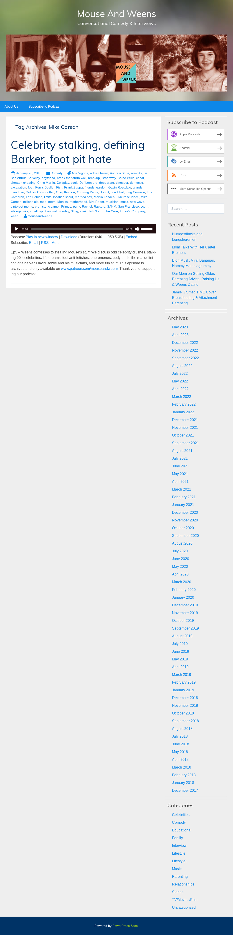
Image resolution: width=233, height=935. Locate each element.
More (55, 243)
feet (30, 187)
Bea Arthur (18, 178)
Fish (59, 187)
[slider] (147, 228)
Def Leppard (88, 182)
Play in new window (42, 237)
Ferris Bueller (44, 187)
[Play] (16, 229)
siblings (16, 211)
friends (89, 187)
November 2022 (185, 350)
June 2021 (180, 466)
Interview (179, 846)
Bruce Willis (126, 178)
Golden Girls (35, 192)
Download (69, 237)
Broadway (109, 178)
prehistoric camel (47, 206)
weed (14, 216)
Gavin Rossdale (119, 187)
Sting (74, 211)
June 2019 (180, 651)
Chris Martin (46, 182)
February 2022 (184, 404)
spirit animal (48, 211)
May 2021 (180, 474)
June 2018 (180, 744)
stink (83, 211)
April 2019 (180, 667)
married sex (83, 197)
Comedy (57, 173)
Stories (177, 892)
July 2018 (180, 736)
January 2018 (183, 783)
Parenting (180, 876)
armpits (136, 173)
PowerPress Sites (125, 926)
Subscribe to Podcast (44, 106)
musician (112, 201)
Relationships (183, 884)
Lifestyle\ (179, 861)
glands (137, 187)
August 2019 (182, 636)
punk (76, 206)
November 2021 (185, 427)
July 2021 (180, 458)
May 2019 (180, 659)
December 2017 (185, 790)
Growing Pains (87, 192)
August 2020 (182, 543)
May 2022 (180, 381)
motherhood (78, 201)
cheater (16, 182)
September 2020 (185, 536)
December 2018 (185, 698)
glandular (17, 192)
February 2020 (184, 590)
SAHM (111, 206)
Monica (62, 201)
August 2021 (182, 451)
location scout (63, 197)
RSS (45, 243)
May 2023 (180, 327)
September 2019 (185, 628)
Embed (131, 237)
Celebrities (181, 815)
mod (43, 201)
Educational (181, 830)
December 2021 (185, 420)
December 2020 (185, 512)
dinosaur (122, 182)
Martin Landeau (105, 197)
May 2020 (180, 566)
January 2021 (183, 505)
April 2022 (180, 389)
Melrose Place (128, 197)
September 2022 (185, 358)
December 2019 (185, 605)
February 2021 (184, 497)
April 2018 (180, 759)
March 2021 (181, 489)
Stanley (63, 211)
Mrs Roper (96, 201)
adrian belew (99, 173)
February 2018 (184, 775)
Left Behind (34, 197)
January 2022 (183, 412)
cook (74, 182)
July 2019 (180, 644)
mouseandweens (40, 216)
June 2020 (180, 559)
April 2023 (180, 335)
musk (124, 201)
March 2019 (181, 675)
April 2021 (180, 482)
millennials (30, 201)
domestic (136, 182)
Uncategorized (184, 907)
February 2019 (184, 682)
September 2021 (185, 443)
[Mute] (137, 229)
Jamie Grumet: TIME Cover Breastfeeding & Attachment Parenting (194, 297)
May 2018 (180, 752)
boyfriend (48, 178)
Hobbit (104, 192)
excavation (18, 187)
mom (52, 201)
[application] (83, 228)
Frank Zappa (73, 187)
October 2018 (183, 713)
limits (47, 197)
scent (144, 206)
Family (177, 838)
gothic (50, 192)
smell (34, 211)
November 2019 (185, 613)
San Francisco (128, 206)
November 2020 (185, 520)
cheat (140, 178)
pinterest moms (22, 206)
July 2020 (180, 551)
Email (33, 243)
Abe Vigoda (80, 173)
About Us (11, 106)
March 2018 (181, 767)
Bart (146, 173)
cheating (29, 182)
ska (25, 211)
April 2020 (180, 574)
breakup (94, 178)
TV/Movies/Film (184, 900)
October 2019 (183, 621)
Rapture (99, 206)
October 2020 (183, 528)
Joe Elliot (117, 192)
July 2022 (180, 373)
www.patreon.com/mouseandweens (90, 268)
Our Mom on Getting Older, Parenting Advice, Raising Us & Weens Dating (195, 279)
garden (101, 187)
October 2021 (183, 435)
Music (177, 869)
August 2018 (182, 729)
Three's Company (132, 211)
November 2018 (185, 705)
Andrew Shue (119, 173)
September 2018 (185, 721)
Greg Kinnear (65, 192)
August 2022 (182, 366)
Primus (66, 206)
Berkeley (34, 178)
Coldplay (63, 182)
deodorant (106, 182)
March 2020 (181, 582)
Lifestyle (178, 853)
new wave (137, 201)
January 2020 (183, 597)
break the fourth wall (71, 178)
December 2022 (185, 343)
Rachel (87, 206)
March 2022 (181, 397)
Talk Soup (95, 211)
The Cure (111, 211)
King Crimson (135, 192)
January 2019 (183, 690)
